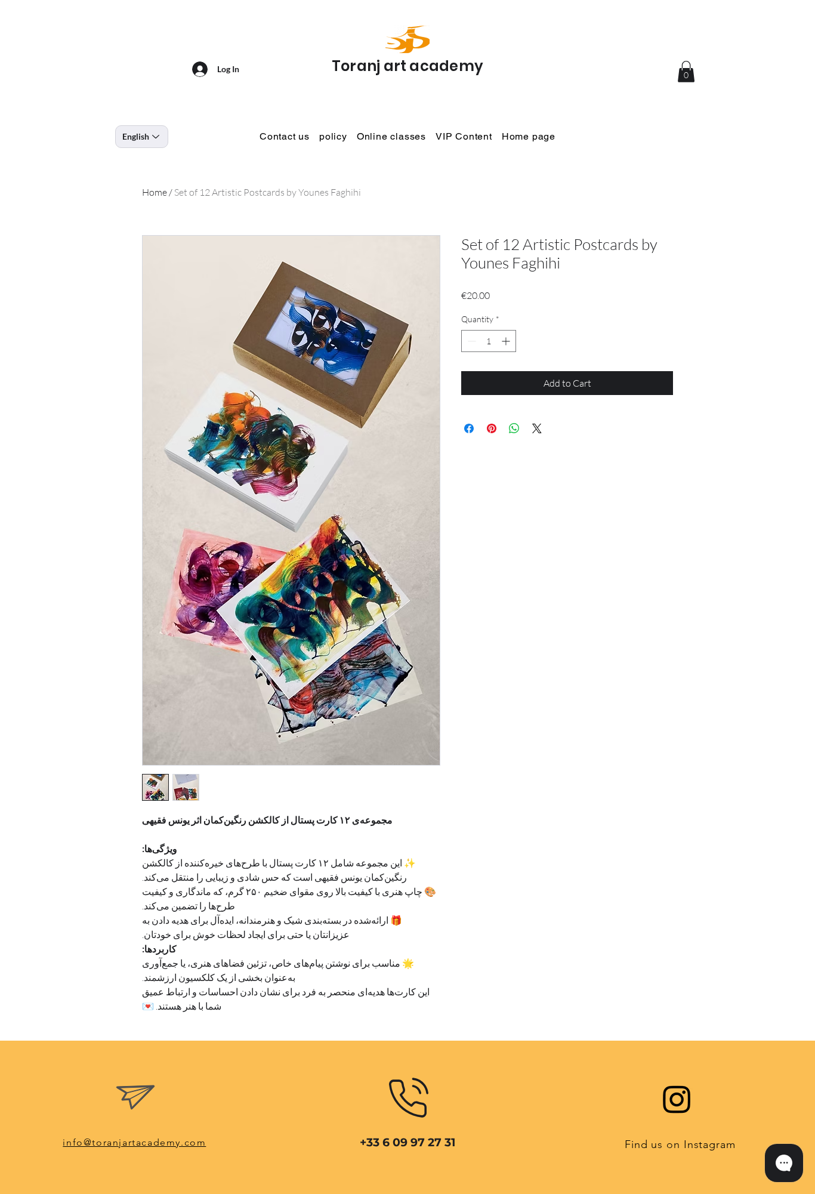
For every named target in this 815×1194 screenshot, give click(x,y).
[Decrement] (470, 341)
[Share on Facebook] (469, 428)
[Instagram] (677, 1099)
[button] (686, 71)
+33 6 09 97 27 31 (407, 1142)
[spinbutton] (488, 341)
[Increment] (506, 341)
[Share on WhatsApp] (514, 428)
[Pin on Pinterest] (491, 428)
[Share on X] (537, 428)
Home (154, 192)
